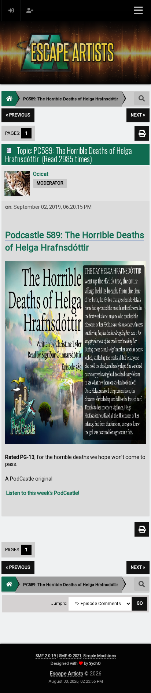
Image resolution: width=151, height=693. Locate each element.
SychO (95, 663)
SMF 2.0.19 (46, 655)
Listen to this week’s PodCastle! (42, 493)
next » (138, 115)
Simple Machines (99, 655)
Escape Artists (66, 674)
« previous (18, 115)
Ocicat (40, 174)
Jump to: (59, 603)
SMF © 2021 (70, 655)
